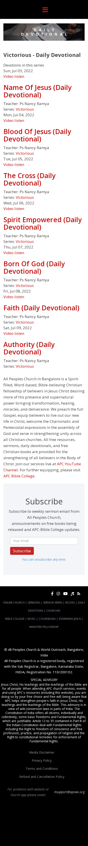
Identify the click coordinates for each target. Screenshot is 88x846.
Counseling (47, 619)
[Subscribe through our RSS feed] (78, 593)
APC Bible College (19, 476)
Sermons (34, 602)
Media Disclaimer (41, 752)
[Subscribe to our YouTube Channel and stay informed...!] (65, 593)
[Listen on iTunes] (72, 593)
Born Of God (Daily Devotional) (34, 267)
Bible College (14, 619)
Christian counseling (54, 835)
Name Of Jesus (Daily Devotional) (37, 91)
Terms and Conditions (42, 768)
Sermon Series (52, 602)
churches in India (14, 823)
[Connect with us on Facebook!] (52, 593)
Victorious (25, 109)
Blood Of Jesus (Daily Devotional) (37, 135)
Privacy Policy (42, 760)
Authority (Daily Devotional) (29, 348)
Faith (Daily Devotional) (41, 307)
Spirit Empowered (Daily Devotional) (42, 223)
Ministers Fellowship (44, 627)
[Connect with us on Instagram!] (58, 593)
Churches (53, 611)
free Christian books (61, 827)
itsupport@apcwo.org (69, 792)
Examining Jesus (70, 619)
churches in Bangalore (65, 819)
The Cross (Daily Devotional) (29, 179)
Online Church (14, 602)
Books (70, 602)
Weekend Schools (29, 835)
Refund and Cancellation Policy (41, 776)
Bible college (32, 831)
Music (32, 619)
